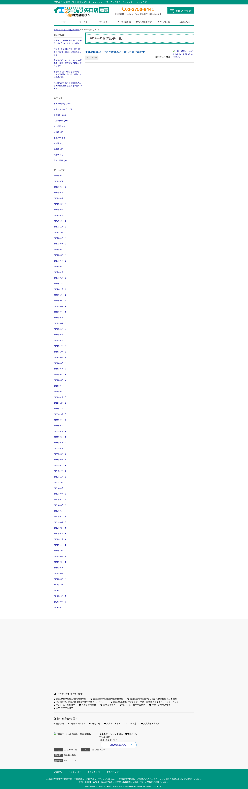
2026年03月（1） (61, 204)
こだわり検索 (124, 22)
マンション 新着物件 (65, 705)
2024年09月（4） (61, 301)
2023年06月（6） (61, 374)
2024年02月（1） (61, 340)
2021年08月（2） (61, 494)
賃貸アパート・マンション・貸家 (121, 723)
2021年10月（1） (61, 482)
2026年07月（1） (61, 181)
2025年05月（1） (61, 255)
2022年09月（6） (61, 420)
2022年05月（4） (61, 443)
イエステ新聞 (92, 58)
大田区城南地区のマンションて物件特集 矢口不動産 (153, 699)
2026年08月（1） (61, 176)
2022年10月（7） (61, 414)
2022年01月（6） (61, 465)
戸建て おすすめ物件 (161, 705)
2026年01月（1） (61, 215)
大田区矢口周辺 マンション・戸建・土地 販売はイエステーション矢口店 (146, 702)
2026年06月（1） (61, 187)
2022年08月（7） (61, 426)
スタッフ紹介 (164, 22)
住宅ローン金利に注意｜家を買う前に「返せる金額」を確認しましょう (68, 52)
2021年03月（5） (61, 522)
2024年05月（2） (61, 323)
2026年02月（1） (61, 210)
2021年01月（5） (61, 534)
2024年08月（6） (61, 306)
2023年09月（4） (61, 357)
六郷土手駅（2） (61, 160)
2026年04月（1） (61, 198)
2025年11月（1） (61, 227)
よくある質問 (94, 772)
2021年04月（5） (61, 516)
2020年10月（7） (61, 551)
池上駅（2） (59, 149)
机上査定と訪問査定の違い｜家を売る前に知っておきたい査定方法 (68, 41)
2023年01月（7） (61, 397)
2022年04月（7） (61, 448)
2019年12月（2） (61, 585)
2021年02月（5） (61, 528)
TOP (63, 22)
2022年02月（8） (61, 460)
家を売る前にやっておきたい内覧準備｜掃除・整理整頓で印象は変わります (68, 63)
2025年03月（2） (61, 266)
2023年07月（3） (61, 369)
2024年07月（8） (61, 312)
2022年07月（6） (61, 431)
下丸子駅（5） (60, 126)
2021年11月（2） (61, 477)
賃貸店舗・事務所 (151, 723)
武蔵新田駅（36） (61, 121)
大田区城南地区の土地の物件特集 (108, 699)
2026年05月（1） (61, 193)
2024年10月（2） (61, 295)
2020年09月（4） (61, 556)
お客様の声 (184, 22)
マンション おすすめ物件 (133, 705)
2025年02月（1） (61, 272)
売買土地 (96, 723)
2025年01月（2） (61, 278)
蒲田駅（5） (59, 143)
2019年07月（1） (61, 607)
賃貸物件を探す (144, 22)
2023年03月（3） (61, 391)
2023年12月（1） (61, 346)
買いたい (103, 22)
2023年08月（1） (61, 363)
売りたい (83, 22)
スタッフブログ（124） (63, 109)
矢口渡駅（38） (60, 115)
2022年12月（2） (61, 403)
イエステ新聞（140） (63, 104)
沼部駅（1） (59, 132)
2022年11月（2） (61, 409)
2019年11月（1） (61, 590)
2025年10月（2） (61, 232)
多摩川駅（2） (60, 138)
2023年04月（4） (61, 386)
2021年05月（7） (61, 511)
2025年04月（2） (61, 261)
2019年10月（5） (61, 596)
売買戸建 (60, 723)
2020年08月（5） (61, 562)
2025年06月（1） (61, 249)
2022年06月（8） (61, 437)
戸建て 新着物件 (89, 705)
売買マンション (78, 723)
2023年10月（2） (61, 352)
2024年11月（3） (61, 289)
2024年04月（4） (61, 329)
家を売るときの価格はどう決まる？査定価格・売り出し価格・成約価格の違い (68, 74)
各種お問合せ (112, 772)
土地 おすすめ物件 (64, 708)
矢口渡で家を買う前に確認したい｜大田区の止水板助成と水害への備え (68, 85)
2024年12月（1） (61, 284)
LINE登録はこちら (118, 745)
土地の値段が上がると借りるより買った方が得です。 (116, 52)
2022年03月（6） (61, 454)
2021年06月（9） (61, 505)
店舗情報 (58, 772)
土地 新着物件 (109, 705)
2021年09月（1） (61, 488)
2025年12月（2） (61, 221)
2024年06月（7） (61, 318)
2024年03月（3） (61, 335)
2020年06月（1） (61, 573)
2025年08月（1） (61, 244)
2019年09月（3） (61, 602)
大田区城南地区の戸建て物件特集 (71, 699)
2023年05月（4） (61, 380)
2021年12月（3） (61, 471)
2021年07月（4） (61, 500)
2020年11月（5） (61, 545)
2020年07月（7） (61, 568)
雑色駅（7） (59, 155)
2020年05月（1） (61, 579)
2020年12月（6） (61, 539)
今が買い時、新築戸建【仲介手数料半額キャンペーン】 (81, 702)
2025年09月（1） (61, 238)
